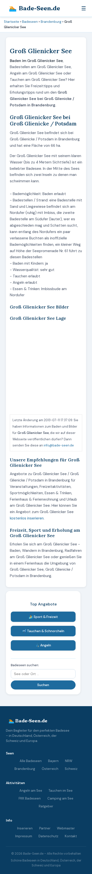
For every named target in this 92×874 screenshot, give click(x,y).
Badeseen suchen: (25, 665)
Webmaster (66, 828)
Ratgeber (46, 806)
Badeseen (30, 22)
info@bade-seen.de (59, 445)
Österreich (50, 769)
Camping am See (60, 798)
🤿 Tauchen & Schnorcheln (43, 631)
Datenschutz (48, 836)
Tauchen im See (61, 790)
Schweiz (71, 769)
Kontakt (71, 836)
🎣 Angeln (43, 645)
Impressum (23, 836)
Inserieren (25, 828)
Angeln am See (30, 790)
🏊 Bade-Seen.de (28, 721)
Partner (45, 828)
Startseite (11, 22)
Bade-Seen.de (34, 8)
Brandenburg (51, 22)
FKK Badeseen (30, 798)
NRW (68, 761)
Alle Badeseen (31, 761)
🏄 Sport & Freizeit (43, 617)
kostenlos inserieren (27, 518)
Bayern (53, 761)
